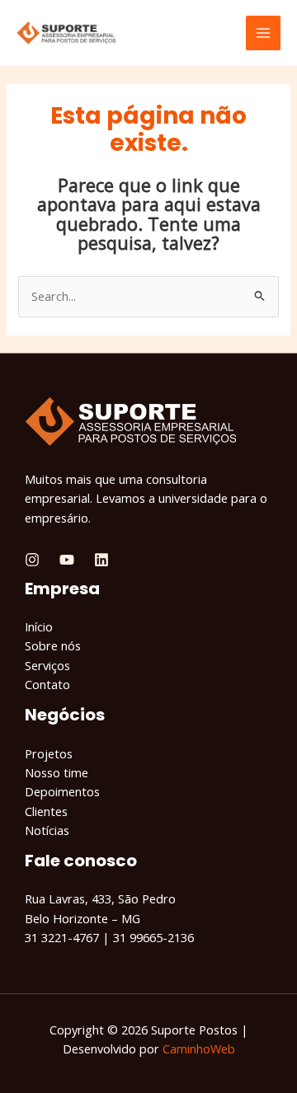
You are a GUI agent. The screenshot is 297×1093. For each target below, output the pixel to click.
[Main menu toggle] (263, 33)
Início (39, 626)
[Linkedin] (101, 559)
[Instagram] (32, 559)
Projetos (49, 753)
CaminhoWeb (199, 1048)
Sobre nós (53, 645)
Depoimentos (62, 791)
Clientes (46, 811)
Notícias (47, 830)
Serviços (47, 665)
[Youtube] (66, 559)
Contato (47, 684)
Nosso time (56, 772)
